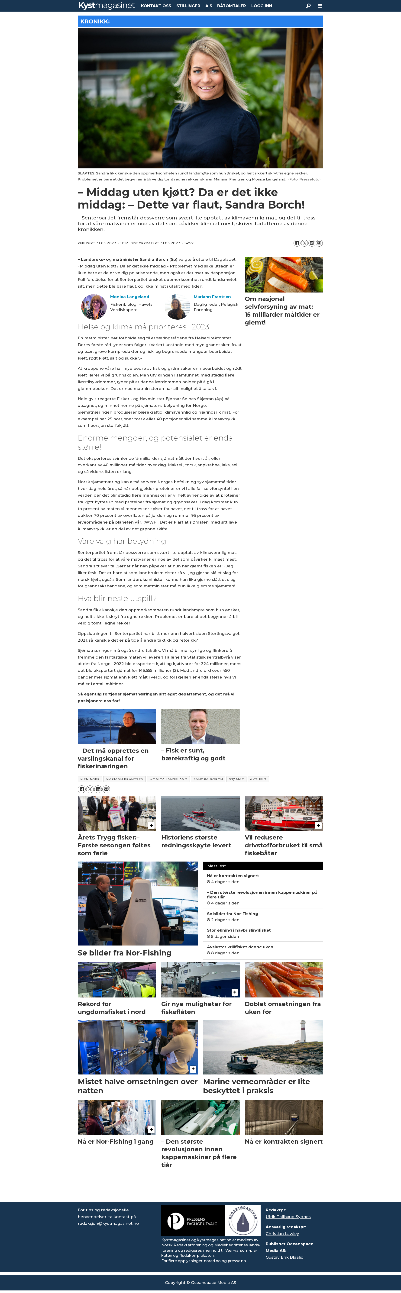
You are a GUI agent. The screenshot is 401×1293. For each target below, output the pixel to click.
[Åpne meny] (320, 6)
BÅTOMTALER (231, 5)
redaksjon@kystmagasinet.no (108, 1223)
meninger (90, 779)
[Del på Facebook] (297, 243)
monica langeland (168, 779)
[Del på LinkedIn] (311, 243)
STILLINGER (188, 5)
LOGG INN (261, 5)
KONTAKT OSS (156, 5)
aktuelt (258, 779)
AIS (208, 5)
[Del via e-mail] (319, 243)
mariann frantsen (124, 779)
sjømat (236, 779)
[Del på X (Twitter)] (304, 243)
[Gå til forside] (107, 6)
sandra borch (208, 779)
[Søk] (308, 6)
